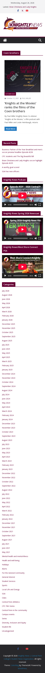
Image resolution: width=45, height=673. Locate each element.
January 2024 (7, 419)
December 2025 (8, 324)
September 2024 (8, 386)
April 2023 (6, 457)
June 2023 (6, 448)
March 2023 (7, 461)
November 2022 (8, 477)
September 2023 (8, 436)
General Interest (8, 577)
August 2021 (7, 540)
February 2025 (8, 365)
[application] (22, 195)
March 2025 (7, 361)
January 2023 (7, 469)
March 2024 (7, 411)
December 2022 (8, 473)
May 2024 (6, 403)
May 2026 (6, 303)
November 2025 (8, 328)
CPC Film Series (8, 606)
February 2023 (8, 465)
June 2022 (6, 498)
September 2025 (8, 336)
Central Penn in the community (14, 610)
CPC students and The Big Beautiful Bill (18, 156)
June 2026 (6, 299)
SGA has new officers (10, 171)
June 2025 (6, 349)
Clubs (4, 598)
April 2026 (6, 307)
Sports (4, 585)
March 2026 (7, 311)
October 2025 (7, 332)
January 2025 (7, 369)
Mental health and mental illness (15, 556)
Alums (4, 569)
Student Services (8, 581)
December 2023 (8, 423)
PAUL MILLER (26, 98)
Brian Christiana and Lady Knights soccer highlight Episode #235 (22, 8)
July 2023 (5, 444)
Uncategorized (8, 631)
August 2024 (7, 390)
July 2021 (5, 544)
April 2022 (6, 506)
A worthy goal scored (10, 167)
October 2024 (7, 382)
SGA (3, 593)
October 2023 (7, 432)
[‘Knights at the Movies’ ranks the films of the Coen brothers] (22, 76)
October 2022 (7, 481)
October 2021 (10, 94)
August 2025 (7, 340)
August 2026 (7, 295)
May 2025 (6, 353)
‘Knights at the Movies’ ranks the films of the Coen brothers (20, 107)
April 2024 (6, 407)
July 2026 (5, 291)
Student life (6, 627)
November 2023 (8, 428)
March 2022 (7, 510)
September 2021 (8, 535)
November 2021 (8, 527)
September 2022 (8, 486)
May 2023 (6, 452)
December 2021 (8, 523)
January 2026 (7, 320)
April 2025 (6, 357)
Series (4, 618)
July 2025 (5, 345)
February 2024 (8, 415)
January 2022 (7, 519)
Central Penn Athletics (11, 602)
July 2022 (5, 494)
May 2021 (6, 552)
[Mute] (35, 204)
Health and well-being (10, 560)
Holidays (5, 564)
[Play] (5, 204)
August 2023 (7, 440)
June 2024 (6, 398)
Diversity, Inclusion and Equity (14, 622)
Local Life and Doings (11, 589)
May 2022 (6, 502)
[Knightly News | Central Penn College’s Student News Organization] (5, 40)
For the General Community (13, 573)
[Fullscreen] (39, 204)
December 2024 (8, 374)
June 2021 (6, 548)
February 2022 (8, 515)
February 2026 (8, 316)
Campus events (8, 614)
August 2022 (7, 490)
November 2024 (8, 378)
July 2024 (5, 394)
